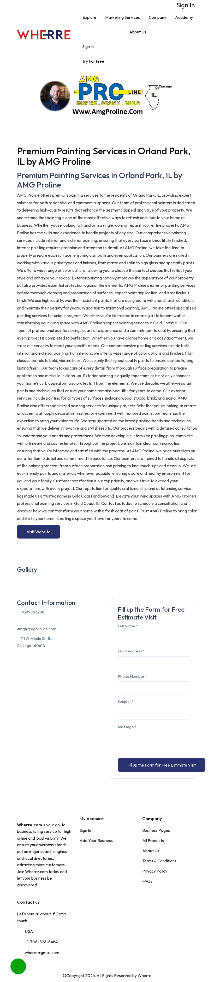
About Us (137, 31)
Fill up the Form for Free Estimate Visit (161, 765)
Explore (89, 17)
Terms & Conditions (159, 860)
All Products (153, 840)
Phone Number (132, 676)
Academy (184, 17)
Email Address (131, 650)
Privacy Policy (154, 871)
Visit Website (38, 531)
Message (127, 726)
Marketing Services (122, 17)
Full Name (128, 625)
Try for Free (93, 61)
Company (157, 17)
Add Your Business (96, 840)
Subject (125, 701)
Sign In (185, 5)
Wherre (144, 975)
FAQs (147, 881)
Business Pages (156, 830)
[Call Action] (18, 966)
